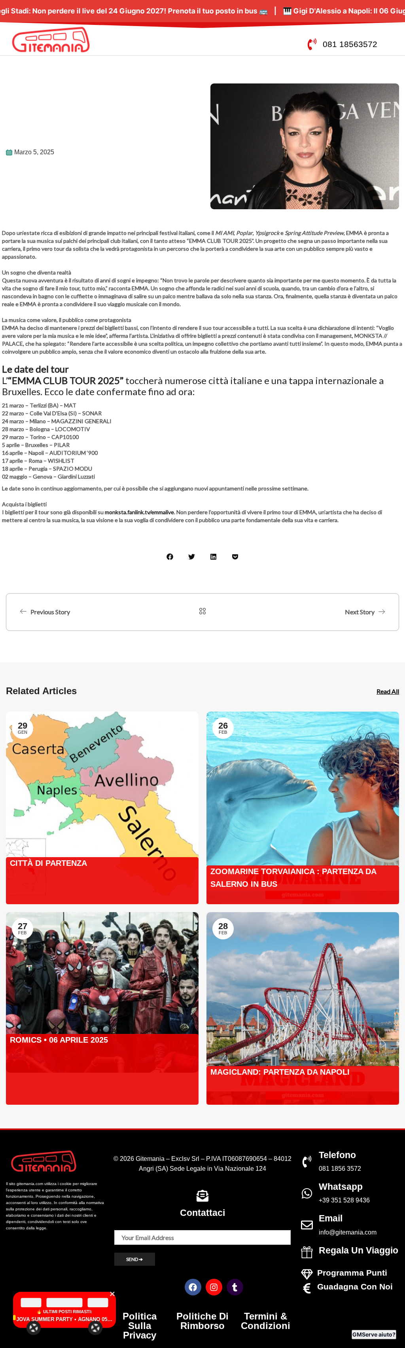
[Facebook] (193, 1287)
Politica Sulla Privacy (140, 1325)
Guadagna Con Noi (355, 1286)
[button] (170, 557)
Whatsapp (341, 1186)
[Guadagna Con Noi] (307, 1288)
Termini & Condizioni (265, 1321)
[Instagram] (214, 1287)
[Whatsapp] (307, 1193)
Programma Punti (352, 1272)
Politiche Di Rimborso (202, 1321)
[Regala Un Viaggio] (307, 1252)
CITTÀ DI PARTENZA (48, 863)
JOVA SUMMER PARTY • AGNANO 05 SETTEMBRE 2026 (64, 1319)
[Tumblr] (235, 1287)
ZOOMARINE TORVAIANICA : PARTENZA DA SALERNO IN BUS (293, 877)
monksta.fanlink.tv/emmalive (139, 512)
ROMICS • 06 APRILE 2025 (59, 1040)
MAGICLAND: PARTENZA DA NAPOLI (280, 1072)
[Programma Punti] (307, 1274)
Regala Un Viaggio (358, 1250)
